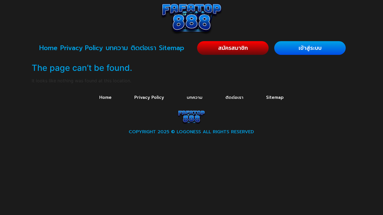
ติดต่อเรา (143, 48)
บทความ (117, 48)
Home (48, 48)
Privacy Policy (81, 48)
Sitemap (171, 48)
